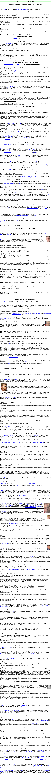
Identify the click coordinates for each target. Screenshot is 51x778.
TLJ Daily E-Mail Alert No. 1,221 (25, 137)
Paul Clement (4, 503)
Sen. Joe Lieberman (47, 313)
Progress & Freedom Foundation (9, 183)
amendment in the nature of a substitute (13, 146)
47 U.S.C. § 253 (3, 483)
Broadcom (2, 438)
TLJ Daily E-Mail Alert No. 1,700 (17, 71)
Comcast (3, 220)
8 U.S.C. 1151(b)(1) (8, 533)
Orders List (40, 750)
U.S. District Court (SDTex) (13, 86)
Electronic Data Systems (24, 705)
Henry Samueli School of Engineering (38, 442)
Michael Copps (9, 401)
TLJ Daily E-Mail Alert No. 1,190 (6, 136)
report (21, 108)
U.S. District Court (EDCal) (43, 720)
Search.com (26, 177)
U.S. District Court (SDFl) (37, 47)
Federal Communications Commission (8, 185)
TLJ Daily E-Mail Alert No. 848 (11, 210)
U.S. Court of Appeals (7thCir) (25, 757)
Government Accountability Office (9, 658)
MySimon (31, 177)
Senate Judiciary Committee (8, 144)
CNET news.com (22, 176)
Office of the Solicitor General (31, 504)
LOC (25, 144)
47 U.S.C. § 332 (18, 485)
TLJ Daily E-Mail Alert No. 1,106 (35, 506)
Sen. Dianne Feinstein (7, 152)
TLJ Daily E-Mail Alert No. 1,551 (24, 495)
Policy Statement (10, 135)
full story (3, 431)
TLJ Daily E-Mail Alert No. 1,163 (30, 507)
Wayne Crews (46, 770)
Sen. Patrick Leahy (19, 155)
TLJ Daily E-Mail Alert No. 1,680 (27, 190)
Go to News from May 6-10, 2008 (25, 775)
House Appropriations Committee (7, 655)
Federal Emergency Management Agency (13, 547)
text (27, 224)
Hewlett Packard (4, 705)
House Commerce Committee (13, 357)
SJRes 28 (15, 38)
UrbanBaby (19, 177)
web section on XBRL (22, 430)
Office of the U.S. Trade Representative (14, 661)
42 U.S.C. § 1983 (9, 87)
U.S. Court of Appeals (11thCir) (9, 43)
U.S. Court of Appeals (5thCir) (8, 64)
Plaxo (17, 220)
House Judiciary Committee (33, 161)
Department (20, 503)
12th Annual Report (10, 191)
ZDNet (32, 176)
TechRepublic (28, 176)
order (8, 207)
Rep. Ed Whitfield (16, 710)
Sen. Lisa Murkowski (16, 313)
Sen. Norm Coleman (36, 313)
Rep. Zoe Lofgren (5, 511)
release (20, 123)
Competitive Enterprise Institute (9, 770)
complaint (18, 131)
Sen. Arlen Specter (9, 234)
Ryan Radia (2, 771)
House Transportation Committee (14, 569)
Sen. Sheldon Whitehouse (26, 313)
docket (43, 751)
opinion (18, 43)
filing (5, 9)
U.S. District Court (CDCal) (36, 435)
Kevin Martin (7, 139)
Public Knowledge (11, 123)
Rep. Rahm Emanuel (16, 296)
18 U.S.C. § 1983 (32, 483)
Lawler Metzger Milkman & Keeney (36, 765)
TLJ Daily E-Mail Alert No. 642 (32, 653)
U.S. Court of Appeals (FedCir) (28, 751)
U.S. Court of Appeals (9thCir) (8, 477)
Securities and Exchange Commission (22, 9)
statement (11, 321)
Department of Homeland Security (35, 547)
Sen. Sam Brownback (3, 148)
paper (20, 183)
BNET (36, 176)
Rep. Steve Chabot (3, 239)
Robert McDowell (8, 377)
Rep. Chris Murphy (27, 296)
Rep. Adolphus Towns (5, 710)
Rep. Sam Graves (5, 543)
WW (27, 144)
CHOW (22, 177)
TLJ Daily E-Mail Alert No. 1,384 (27, 153)
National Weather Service (30, 556)
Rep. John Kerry (4, 301)
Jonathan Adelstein (8, 379)
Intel (13, 719)
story (2, 164)
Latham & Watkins (8, 765)
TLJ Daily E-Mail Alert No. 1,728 (9, 140)
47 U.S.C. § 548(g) (47, 194)
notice (30, 345)
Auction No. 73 (5, 332)
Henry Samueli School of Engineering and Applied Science (11, 442)
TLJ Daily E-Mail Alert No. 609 (32, 208)
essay (22, 770)
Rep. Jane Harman (5, 317)
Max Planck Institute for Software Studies (10, 108)
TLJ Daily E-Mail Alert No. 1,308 (19, 192)
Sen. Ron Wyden (32, 149)
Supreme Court (11, 505)
